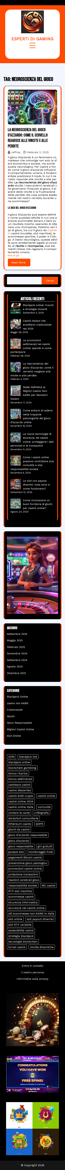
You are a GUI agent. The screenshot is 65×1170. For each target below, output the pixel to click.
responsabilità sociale (22, 885)
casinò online (46, 795)
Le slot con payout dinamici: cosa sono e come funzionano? (36, 484)
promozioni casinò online (25, 868)
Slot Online (14, 735)
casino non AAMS (17, 703)
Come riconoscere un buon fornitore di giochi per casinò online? (37, 504)
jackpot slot (16, 852)
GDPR (39, 823)
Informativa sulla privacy (32, 978)
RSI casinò (48, 885)
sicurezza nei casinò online (26, 908)
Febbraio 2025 (16, 647)
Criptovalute (15, 709)
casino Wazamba (19, 790)
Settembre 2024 (17, 660)
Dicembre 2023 (16, 673)
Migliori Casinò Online (20, 729)
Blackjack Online (17, 696)
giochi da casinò (19, 829)
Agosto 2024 (15, 666)
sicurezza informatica (23, 902)
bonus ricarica (18, 773)
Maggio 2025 (15, 640)
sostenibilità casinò (21, 930)
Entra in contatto (32, 965)
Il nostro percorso (32, 972)
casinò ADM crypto (20, 795)
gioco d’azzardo (18, 840)
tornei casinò (16, 947)
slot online (15, 919)
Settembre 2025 (17, 634)
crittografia (41, 812)
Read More (18, 262)
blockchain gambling (22, 767)
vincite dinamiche (42, 947)
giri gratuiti (45, 846)
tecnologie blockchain (22, 941)
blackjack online (19, 762)
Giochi (10, 716)
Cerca (50, 280)
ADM (11, 756)
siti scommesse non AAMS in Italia (31, 913)
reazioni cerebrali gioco (24, 880)
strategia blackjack (20, 936)
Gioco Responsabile (19, 722)
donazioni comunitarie (23, 818)
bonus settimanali (20, 779)
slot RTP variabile (20, 924)
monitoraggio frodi (40, 852)
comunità (44, 807)
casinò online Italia (20, 807)
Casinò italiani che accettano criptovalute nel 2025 (37, 324)
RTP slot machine (20, 891)
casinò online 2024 (20, 801)
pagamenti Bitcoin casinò (25, 857)
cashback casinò (19, 784)
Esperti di (32, 38)
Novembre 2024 (17, 653)
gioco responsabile (20, 846)
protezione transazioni (23, 874)
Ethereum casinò (19, 823)
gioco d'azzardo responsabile (27, 835)
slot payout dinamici (40, 919)
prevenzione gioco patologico (27, 863)
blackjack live (28, 756)
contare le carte (19, 812)
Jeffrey (15, 152)
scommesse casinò (21, 896)
